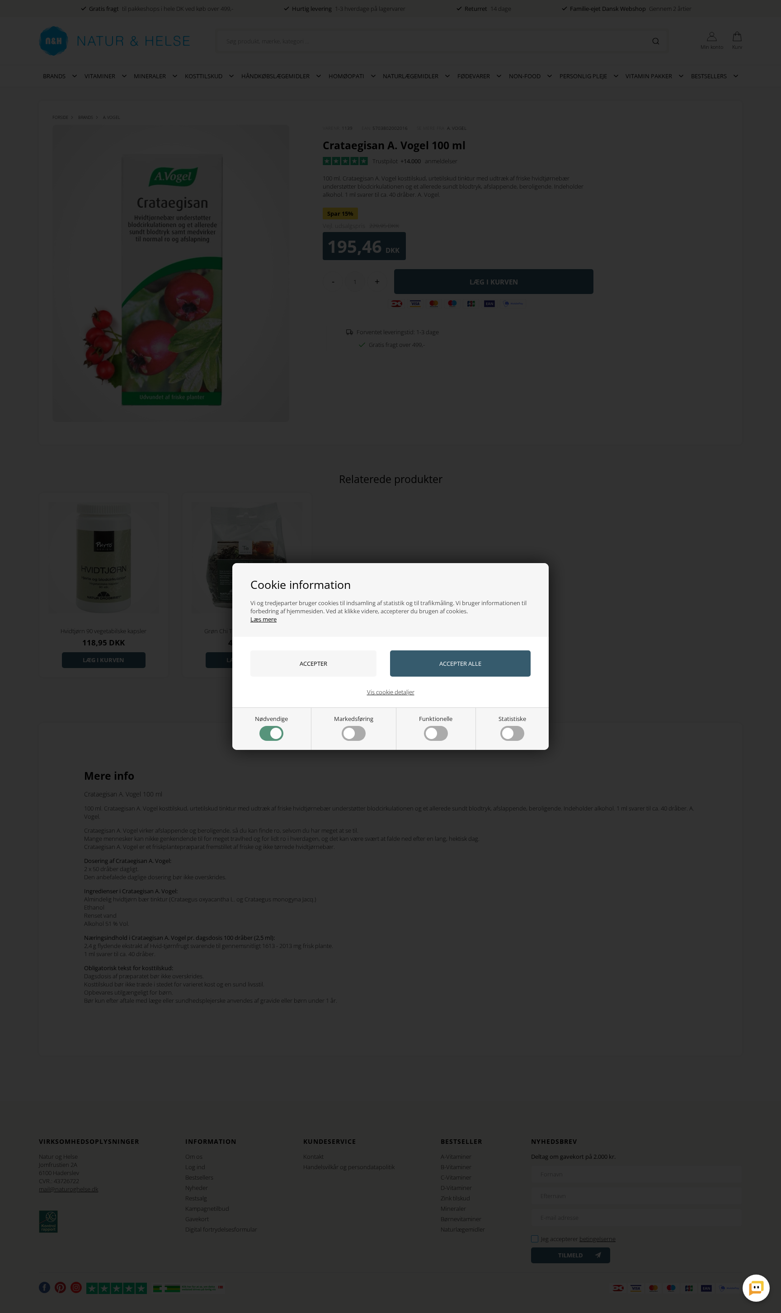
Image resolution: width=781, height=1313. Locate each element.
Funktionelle (435, 719)
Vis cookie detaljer (390, 692)
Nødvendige (271, 719)
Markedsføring (353, 719)
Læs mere (263, 619)
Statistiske (512, 719)
